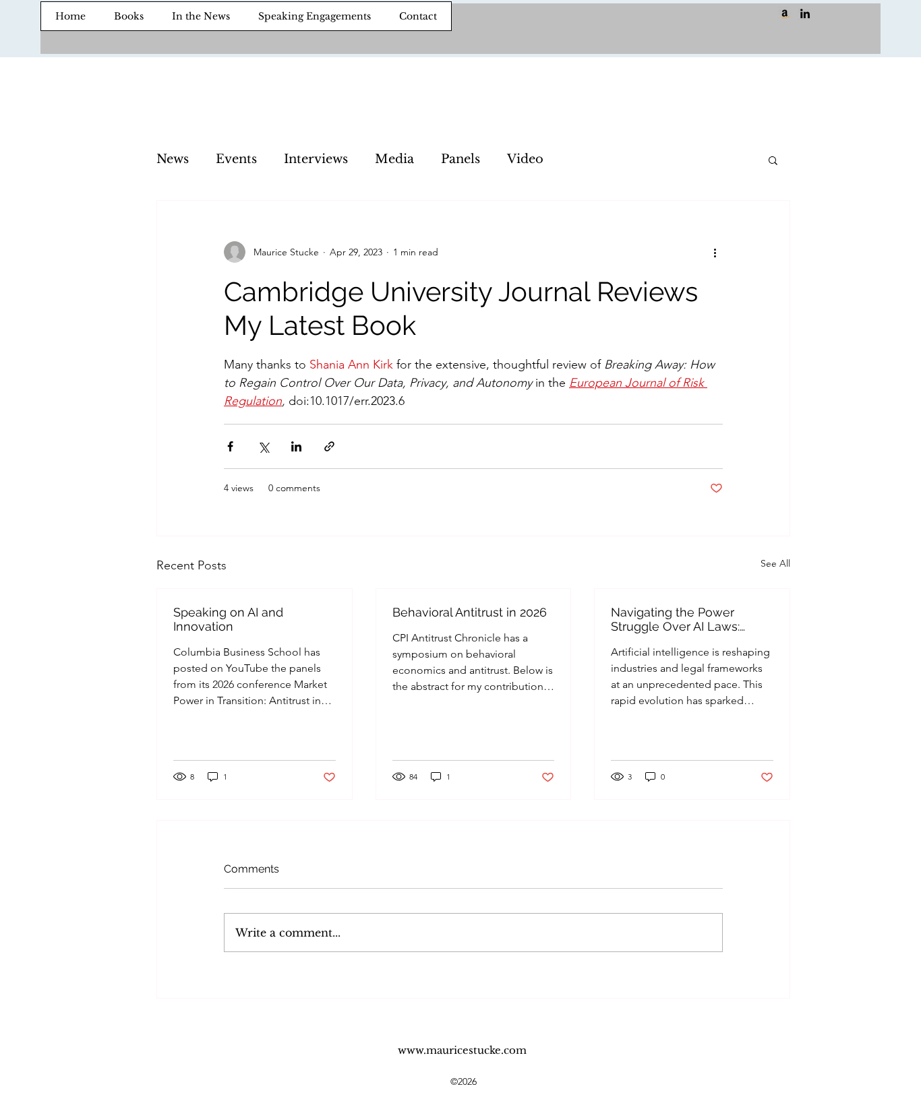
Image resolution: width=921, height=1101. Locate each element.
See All (775, 563)
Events (236, 159)
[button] (773, 159)
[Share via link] (329, 446)
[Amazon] (785, 13)
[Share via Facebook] (230, 446)
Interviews (316, 159)
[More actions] (715, 252)
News (172, 159)
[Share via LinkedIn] (296, 446)
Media (394, 159)
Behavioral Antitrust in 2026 (469, 612)
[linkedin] (805, 13)
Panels (460, 159)
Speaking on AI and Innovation (228, 619)
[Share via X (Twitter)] (263, 446)
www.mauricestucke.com (462, 1050)
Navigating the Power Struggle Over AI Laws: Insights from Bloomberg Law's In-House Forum (681, 619)
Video (525, 159)
